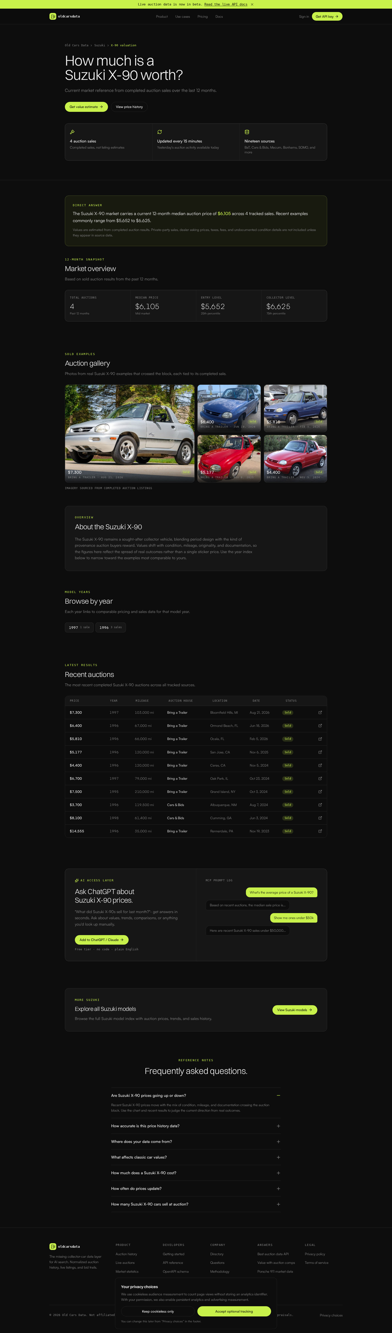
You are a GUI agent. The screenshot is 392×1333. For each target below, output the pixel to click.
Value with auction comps (276, 1262)
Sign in (304, 16)
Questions (217, 1262)
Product (162, 16)
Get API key (324, 16)
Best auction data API (273, 1254)
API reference (173, 1262)
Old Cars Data (76, 45)
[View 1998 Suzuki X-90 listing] (320, 818)
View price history (129, 107)
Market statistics (127, 1271)
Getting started (173, 1254)
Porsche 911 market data (275, 1271)
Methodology (219, 1271)
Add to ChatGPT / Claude (99, 940)
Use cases (182, 16)
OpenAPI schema (176, 1271)
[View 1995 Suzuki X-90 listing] (320, 792)
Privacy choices (331, 1315)
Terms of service (316, 1262)
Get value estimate (84, 107)
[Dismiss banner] (252, 4)
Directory (216, 1254)
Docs (219, 16)
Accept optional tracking (234, 1311)
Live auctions (125, 1262)
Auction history (126, 1254)
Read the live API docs (225, 4)
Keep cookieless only (158, 1311)
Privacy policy (315, 1254)
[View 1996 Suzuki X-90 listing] (320, 726)
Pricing (203, 16)
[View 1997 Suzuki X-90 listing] (320, 712)
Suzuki (99, 45)
